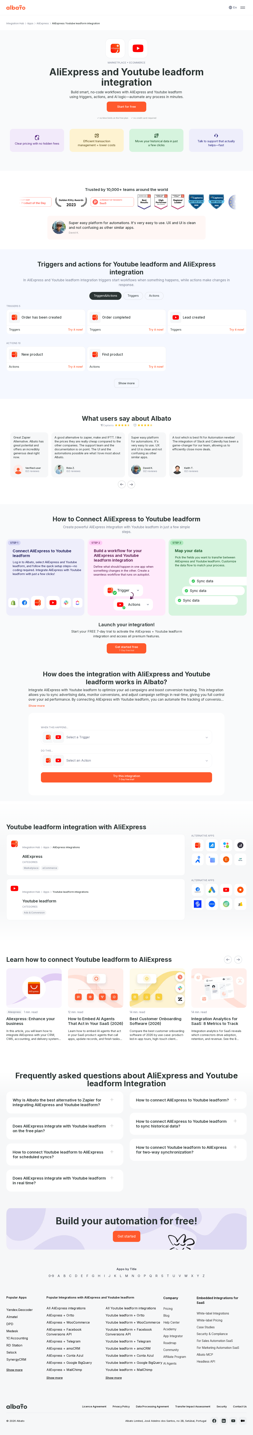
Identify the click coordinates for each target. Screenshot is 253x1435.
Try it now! (75, 329)
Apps (30, 23)
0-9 (51, 1276)
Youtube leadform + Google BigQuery (134, 1363)
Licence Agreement (94, 1406)
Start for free (126, 106)
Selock (11, 1352)
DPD (9, 1324)
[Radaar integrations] (226, 904)
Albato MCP (205, 1354)
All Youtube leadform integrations (131, 1308)
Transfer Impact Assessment (192, 1406)
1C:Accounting (17, 1338)
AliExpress (43, 23)
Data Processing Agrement (152, 1406)
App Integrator (173, 1336)
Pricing (168, 1309)
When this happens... (54, 727)
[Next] (131, 484)
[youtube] (233, 1421)
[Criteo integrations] (240, 890)
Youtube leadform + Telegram (128, 1341)
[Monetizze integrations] (197, 904)
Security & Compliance (212, 1334)
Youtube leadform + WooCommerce (133, 1322)
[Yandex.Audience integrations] (240, 904)
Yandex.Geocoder (19, 1310)
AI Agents (170, 1363)
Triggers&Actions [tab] (105, 295)
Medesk (12, 1331)
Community (171, 1350)
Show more (126, 383)
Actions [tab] (154, 295)
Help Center (171, 1322)
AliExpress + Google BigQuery (69, 1363)
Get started (127, 1236)
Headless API (206, 1361)
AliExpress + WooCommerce (68, 1322)
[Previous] (122, 484)
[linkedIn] (224, 1421)
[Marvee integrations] (240, 859)
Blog (166, 1315)
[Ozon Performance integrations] (212, 904)
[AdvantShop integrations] (212, 845)
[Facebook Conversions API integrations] (197, 890)
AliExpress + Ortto (60, 1315)
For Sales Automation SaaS (215, 1341)
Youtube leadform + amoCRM (128, 1348)
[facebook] (214, 1421)
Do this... (47, 750)
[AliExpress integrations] (197, 845)
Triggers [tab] (133, 295)
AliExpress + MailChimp (64, 1370)
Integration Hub (15, 23)
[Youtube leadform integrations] (226, 890)
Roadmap (169, 1343)
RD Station (14, 1345)
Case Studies (206, 1327)
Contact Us (240, 1406)
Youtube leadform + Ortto (125, 1315)
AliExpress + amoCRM (63, 1348)
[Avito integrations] (226, 845)
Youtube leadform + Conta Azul (130, 1355)
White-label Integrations (213, 1313)
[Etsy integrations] (226, 859)
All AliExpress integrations (66, 1308)
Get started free (126, 648)
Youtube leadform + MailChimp (129, 1370)
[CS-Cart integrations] (212, 859)
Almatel (12, 1317)
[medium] (243, 1421)
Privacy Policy (121, 1406)
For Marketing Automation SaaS (218, 1348)
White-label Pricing (209, 1320)
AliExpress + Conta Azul (64, 1355)
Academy (170, 1329)
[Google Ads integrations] (212, 890)
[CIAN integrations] (197, 859)
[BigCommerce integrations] (240, 845)
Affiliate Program (174, 1357)
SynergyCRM (16, 1359)
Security (222, 1406)
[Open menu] (243, 7)
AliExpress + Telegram (63, 1341)
